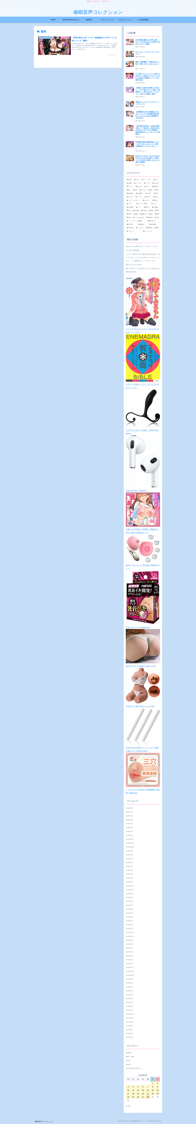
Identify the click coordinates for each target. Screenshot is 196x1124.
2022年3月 (129, 1002)
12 (138, 1090)
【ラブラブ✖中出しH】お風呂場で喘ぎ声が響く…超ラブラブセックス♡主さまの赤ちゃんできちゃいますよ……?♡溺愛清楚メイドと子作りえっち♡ (143, 257)
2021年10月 (130, 1022)
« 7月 (128, 1106)
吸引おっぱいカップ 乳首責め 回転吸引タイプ (143, 567)
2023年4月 (129, 952)
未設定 (128, 1060)
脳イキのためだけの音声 (134, 264)
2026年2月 (129, 831)
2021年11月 (130, 1018)
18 (133, 1094)
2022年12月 (130, 967)
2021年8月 (129, 1029)
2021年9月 (129, 1026)
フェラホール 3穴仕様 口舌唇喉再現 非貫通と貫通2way (143, 791)
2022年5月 (129, 994)
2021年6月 (129, 1037)
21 (148, 1094)
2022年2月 (129, 1006)
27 (143, 1097)
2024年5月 (129, 913)
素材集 (128, 1064)
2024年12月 (130, 886)
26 (138, 1097)
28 (148, 1097)
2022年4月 (129, 998)
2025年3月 (129, 874)
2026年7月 (129, 812)
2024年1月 (129, 928)
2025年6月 (129, 862)
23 (158, 1094)
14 (148, 1090)
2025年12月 (130, 839)
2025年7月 (129, 858)
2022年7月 (129, 987)
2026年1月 (129, 835)
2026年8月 (129, 808)
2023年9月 (129, 940)
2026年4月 (129, 823)
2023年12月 (130, 932)
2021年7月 (129, 1033)
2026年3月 (129, 827)
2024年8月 (129, 901)
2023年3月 (129, 956)
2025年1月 (129, 882)
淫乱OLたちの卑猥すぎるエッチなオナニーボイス (142, 246)
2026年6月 (129, 816)
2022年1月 (129, 1010)
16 (158, 1090)
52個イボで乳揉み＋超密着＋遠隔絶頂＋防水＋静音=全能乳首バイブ (142, 531)
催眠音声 (129, 1053)
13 (143, 1090)
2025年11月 (130, 843)
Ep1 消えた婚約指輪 (132, 250)
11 (133, 1090)
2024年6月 (129, 909)
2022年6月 (129, 991)
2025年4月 (129, 870)
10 (128, 1090)
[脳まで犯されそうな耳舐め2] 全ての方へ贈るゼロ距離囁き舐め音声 (143, 270)
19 (138, 1094)
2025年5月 (129, 866)
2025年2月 (129, 878)
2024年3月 (129, 921)
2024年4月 (129, 917)
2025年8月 (129, 855)
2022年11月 (130, 971)
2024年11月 (130, 890)
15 (153, 1090)
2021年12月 (130, 1014)
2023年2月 (129, 959)
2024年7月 (129, 905)
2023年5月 (129, 948)
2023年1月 (129, 963)
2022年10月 (130, 975)
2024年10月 (130, 893)
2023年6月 (129, 944)
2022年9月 (129, 979)
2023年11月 (130, 936)
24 (128, 1097)
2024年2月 (129, 925)
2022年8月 (129, 983)
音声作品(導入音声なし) (133, 1068)
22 (153, 1094)
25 (133, 1097)
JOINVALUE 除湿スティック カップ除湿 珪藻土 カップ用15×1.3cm (142, 749)
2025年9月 (129, 851)
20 (143, 1094)
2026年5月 (129, 820)
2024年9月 (129, 897)
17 (128, 1094)
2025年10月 (130, 847)
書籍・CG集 (130, 1056)
